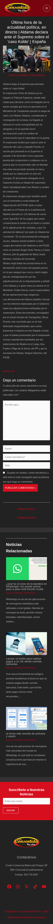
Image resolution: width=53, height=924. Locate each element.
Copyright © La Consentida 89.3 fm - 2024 (26, 911)
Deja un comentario (19, 75)
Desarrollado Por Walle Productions (26, 917)
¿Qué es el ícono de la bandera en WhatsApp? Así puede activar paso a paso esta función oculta (26, 586)
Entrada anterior (26, 509)
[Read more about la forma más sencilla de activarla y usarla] (26, 718)
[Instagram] (18, 886)
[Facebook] (9, 886)
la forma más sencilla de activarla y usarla (25, 735)
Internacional (37, 75)
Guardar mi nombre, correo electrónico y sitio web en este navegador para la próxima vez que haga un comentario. (26, 477)
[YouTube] (44, 886)
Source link (9, 371)
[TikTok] (35, 886)
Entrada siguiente (26, 517)
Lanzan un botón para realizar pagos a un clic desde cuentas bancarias (24, 661)
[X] (26, 886)
